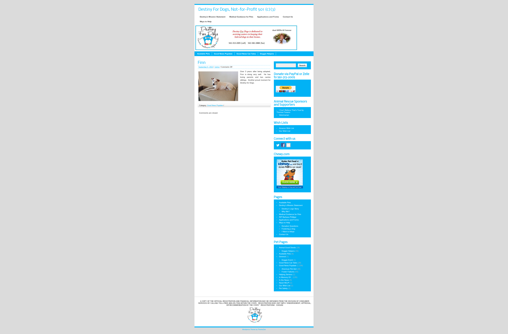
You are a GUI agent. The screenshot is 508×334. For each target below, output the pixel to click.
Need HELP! (284, 283)
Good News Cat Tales (246, 54)
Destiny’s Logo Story (290, 209)
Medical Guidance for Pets (241, 17)
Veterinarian (284, 115)
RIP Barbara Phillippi (287, 217)
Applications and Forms (268, 17)
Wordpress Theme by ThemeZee (254, 329)
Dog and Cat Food (295, 187)
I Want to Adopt (288, 231)
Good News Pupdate (223, 54)
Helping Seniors (285, 274)
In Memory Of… (285, 277)
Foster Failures (288, 272)
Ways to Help (206, 21)
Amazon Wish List (286, 128)
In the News (284, 280)
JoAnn (217, 67)
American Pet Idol (289, 269)
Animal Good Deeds (287, 247)
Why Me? (286, 211)
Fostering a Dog (288, 229)
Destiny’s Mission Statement (212, 17)
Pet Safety (283, 288)
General (282, 256)
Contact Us (288, 17)
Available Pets (203, 54)
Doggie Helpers (267, 54)
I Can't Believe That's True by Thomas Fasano (290, 111)
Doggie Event (287, 260)
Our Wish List (284, 131)
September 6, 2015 (205, 67)
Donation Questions (290, 226)
